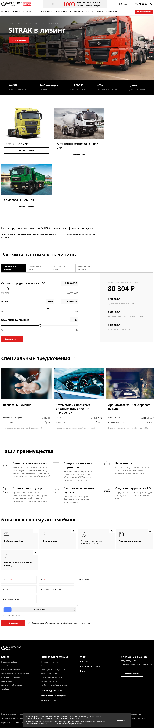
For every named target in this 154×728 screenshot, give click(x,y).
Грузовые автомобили (10, 677)
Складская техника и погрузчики (15, 673)
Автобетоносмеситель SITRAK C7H (77, 146)
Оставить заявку (144, 12)
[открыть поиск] (151, 4)
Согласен (121, 720)
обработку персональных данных (76, 623)
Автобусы (5, 689)
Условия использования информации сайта (19, 718)
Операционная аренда (50, 666)
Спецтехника (6, 681)
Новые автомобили (9, 662)
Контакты (85, 661)
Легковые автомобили (10, 670)
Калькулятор (48, 700)
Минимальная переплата (84, 268)
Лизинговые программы (55, 656)
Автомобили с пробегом (11, 666)
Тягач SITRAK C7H (16, 144)
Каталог (5, 656)
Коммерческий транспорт (12, 685)
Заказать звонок (132, 674)
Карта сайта (6, 723)
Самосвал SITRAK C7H (19, 200)
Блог (82, 671)
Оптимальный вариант (10, 268)
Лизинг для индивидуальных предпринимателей (53, 672)
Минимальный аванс (59, 268)
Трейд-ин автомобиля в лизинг (54, 685)
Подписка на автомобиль (51, 677)
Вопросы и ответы (90, 666)
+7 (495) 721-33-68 (134, 656)
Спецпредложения (51, 690)
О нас (83, 656)
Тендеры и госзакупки (54, 695)
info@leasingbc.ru (128, 661)
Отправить (13, 623)
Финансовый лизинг (49, 662)
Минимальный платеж (35, 268)
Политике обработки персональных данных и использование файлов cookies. (54, 723)
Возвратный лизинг (49, 681)
